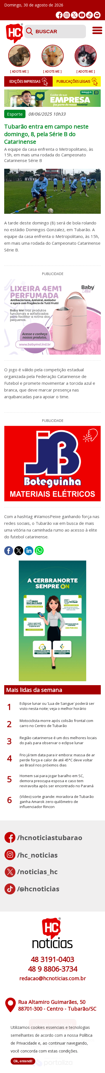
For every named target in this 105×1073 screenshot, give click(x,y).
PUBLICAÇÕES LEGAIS (73, 81)
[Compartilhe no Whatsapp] (39, 550)
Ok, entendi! (22, 1061)
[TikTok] (89, 15)
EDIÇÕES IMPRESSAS (25, 81)
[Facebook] (59, 15)
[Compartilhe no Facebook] (8, 550)
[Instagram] (67, 15)
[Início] (14, 41)
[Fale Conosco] (97, 15)
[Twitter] (74, 15)
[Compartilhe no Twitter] (18, 550)
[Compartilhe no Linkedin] (28, 550)
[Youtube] (82, 15)
